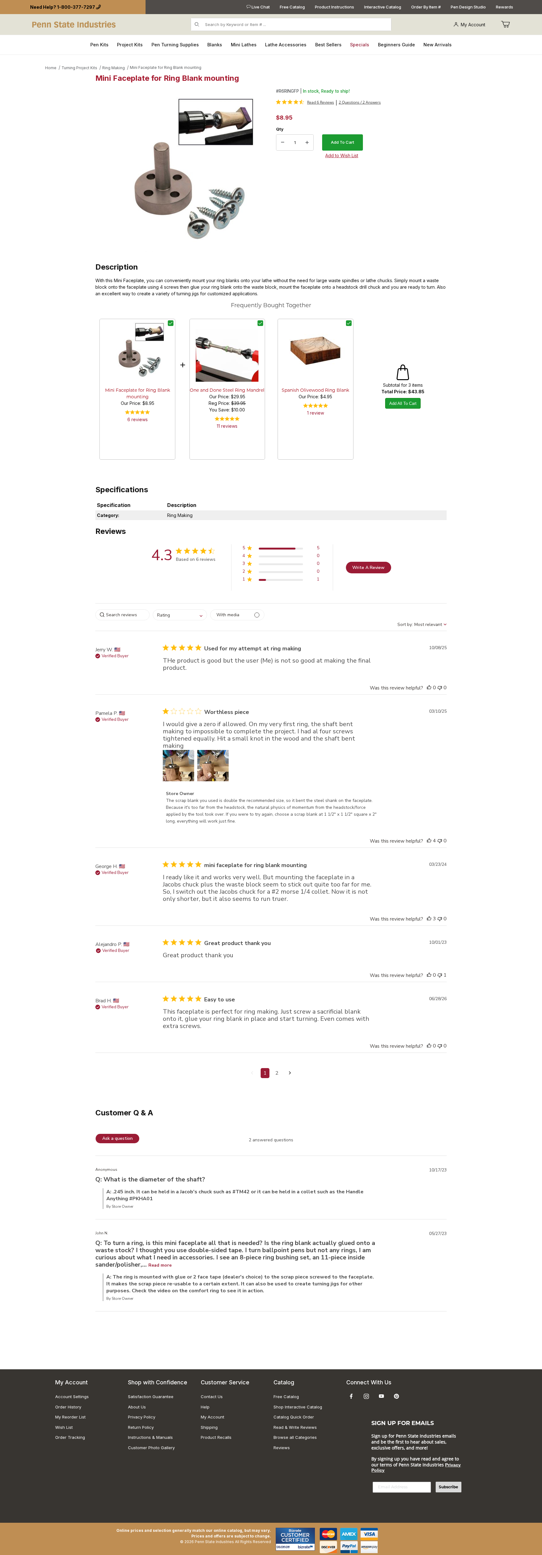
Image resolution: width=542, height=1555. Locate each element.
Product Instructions (334, 6)
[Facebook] (351, 1396)
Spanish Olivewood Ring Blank (315, 390)
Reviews (282, 1447)
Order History (68, 1406)
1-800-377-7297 (76, 7)
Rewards (504, 6)
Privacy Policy (141, 1416)
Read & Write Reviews (295, 1427)
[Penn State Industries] (74, 24)
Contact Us (212, 1396)
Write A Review (368, 568)
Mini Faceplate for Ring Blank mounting (165, 67)
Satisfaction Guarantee (150, 1396)
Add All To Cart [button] (403, 403)
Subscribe (448, 1487)
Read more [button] (160, 1265)
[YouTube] (381, 1396)
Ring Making (113, 67)
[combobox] (180, 614)
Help (205, 1406)
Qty (280, 129)
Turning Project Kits (79, 67)
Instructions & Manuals (150, 1437)
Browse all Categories (295, 1437)
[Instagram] (366, 1396)
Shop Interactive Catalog (298, 1406)
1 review (315, 413)
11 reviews (227, 426)
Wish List (64, 1427)
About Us (137, 1406)
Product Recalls (216, 1437)
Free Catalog (292, 6)
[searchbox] (122, 614)
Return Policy (141, 1427)
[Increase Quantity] (307, 142)
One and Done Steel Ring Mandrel (227, 390)
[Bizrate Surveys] (306, 1547)
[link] (305, 102)
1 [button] (265, 1073)
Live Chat (260, 6)
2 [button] (277, 1073)
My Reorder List (70, 1416)
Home (50, 67)
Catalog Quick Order (294, 1416)
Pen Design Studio (468, 6)
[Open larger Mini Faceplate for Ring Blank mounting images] (184, 170)
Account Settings (72, 1396)
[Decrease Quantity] (282, 142)
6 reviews (137, 419)
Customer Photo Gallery (151, 1447)
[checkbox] (170, 323)
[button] (280, 549)
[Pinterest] (396, 1396)
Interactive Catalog (382, 6)
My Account (473, 24)
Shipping (209, 1427)
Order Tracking (70, 1437)
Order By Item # (426, 6)
